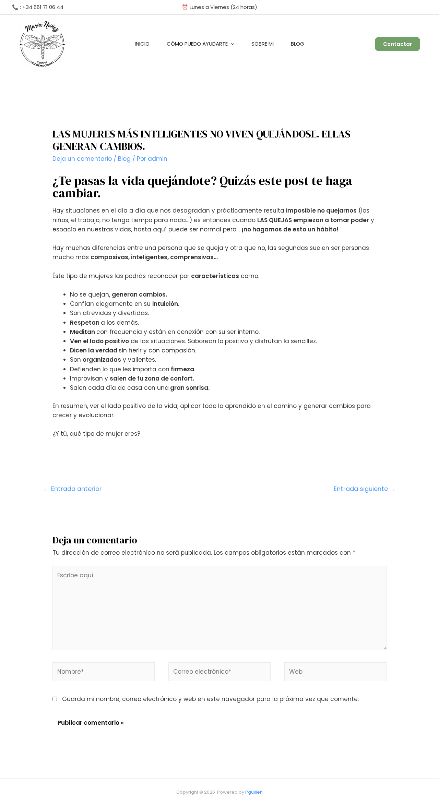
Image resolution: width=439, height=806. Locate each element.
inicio (142, 43)
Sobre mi (262, 43)
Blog (297, 43)
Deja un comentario (82, 159)
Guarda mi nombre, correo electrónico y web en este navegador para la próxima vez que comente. (210, 699)
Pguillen (254, 792)
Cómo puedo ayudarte (197, 43)
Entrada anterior (72, 488)
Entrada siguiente (365, 488)
